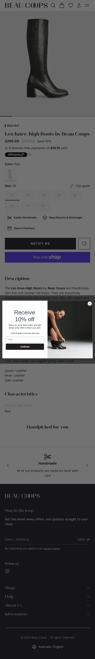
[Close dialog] (90, 304)
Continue (24, 347)
